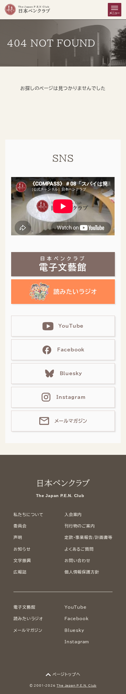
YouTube (75, 607)
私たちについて (28, 515)
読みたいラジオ (28, 619)
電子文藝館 (24, 607)
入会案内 (73, 515)
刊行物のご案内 (79, 526)
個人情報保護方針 (81, 572)
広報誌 (19, 572)
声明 (17, 537)
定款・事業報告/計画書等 (88, 537)
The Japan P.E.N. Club (76, 685)
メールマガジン (27, 630)
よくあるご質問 (79, 549)
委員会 (19, 526)
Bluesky (74, 630)
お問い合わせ (77, 561)
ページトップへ (66, 674)
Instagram (76, 642)
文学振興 (22, 561)
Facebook (76, 619)
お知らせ (21, 549)
